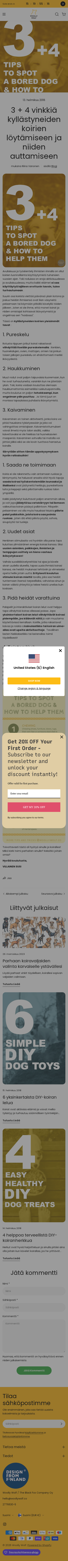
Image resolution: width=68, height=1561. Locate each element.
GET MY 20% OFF (34, 807)
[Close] (60, 650)
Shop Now (34, 680)
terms (40, 817)
